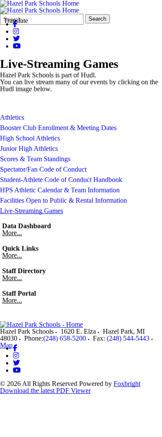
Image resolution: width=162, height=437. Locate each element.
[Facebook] (15, 348)
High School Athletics (30, 138)
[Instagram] (16, 31)
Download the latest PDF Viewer (45, 390)
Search (97, 19)
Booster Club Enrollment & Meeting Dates (58, 127)
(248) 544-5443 (128, 338)
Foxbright (127, 383)
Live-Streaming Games (31, 210)
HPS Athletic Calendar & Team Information (60, 190)
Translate (15, 20)
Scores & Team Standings (35, 159)
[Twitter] (16, 38)
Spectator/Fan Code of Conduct (43, 169)
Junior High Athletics (29, 148)
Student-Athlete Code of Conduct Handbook (61, 179)
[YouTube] (17, 46)
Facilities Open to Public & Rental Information (63, 200)
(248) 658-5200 (64, 338)
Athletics (12, 117)
